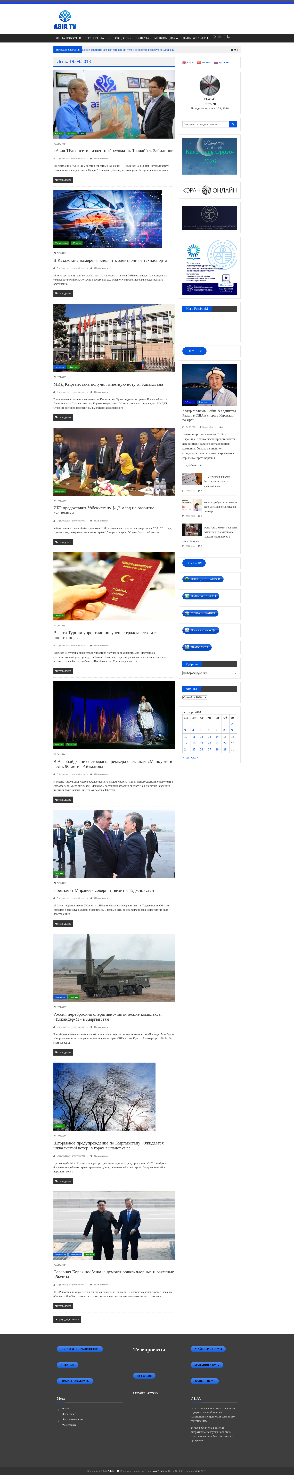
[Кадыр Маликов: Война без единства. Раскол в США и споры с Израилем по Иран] (209, 384)
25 (193, 749)
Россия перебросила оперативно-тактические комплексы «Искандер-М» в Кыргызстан (107, 1017)
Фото (82, 133)
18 (193, 743)
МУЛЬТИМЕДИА (164, 38)
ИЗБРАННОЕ (194, 351)
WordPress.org (69, 1425)
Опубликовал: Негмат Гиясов (70, 158)
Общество (71, 133)
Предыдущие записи (68, 1319)
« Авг (185, 757)
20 (209, 743)
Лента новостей (204, 402)
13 (209, 736)
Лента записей (69, 1414)
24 (185, 749)
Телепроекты (149, 1349)
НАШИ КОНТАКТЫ (195, 38)
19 (201, 743)
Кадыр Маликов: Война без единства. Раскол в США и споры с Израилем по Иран (209, 415)
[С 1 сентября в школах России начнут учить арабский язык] (192, 479)
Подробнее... (191, 465)
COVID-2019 (194, 563)
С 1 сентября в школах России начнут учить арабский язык (217, 481)
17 (185, 743)
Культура (58, 133)
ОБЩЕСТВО (123, 38)
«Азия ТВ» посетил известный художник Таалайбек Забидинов (113, 150)
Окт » (194, 757)
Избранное (189, 402)
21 (217, 743)
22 (224, 743)
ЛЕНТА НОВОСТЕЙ (68, 38)
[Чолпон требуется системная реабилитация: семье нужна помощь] (192, 504)
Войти (65, 1408)
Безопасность (60, 1255)
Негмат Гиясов (209, 427)
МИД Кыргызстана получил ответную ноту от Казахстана (108, 384)
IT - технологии (61, 243)
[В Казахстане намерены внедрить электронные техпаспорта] (107, 218)
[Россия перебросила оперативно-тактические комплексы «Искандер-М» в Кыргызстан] (114, 967)
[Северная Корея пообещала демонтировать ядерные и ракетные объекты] (114, 1225)
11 (193, 736)
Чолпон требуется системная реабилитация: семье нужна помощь (220, 507)
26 (201, 749)
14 (217, 736)
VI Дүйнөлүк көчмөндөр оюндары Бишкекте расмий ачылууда (121, 49)
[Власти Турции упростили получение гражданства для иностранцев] (114, 586)
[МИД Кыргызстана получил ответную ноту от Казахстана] (114, 337)
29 (224, 749)
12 (201, 736)
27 (209, 749)
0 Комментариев (100, 158)
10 (185, 736)
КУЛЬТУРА (142, 38)
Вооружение (60, 997)
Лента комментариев (73, 1419)
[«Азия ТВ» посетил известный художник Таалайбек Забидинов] (114, 104)
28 (217, 749)
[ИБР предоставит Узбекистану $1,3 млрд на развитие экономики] (114, 461)
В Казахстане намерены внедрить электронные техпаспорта (110, 260)
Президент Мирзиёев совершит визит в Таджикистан (103, 890)
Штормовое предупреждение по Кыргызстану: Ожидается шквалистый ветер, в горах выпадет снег (108, 1145)
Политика (59, 873)
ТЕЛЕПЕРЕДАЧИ (97, 38)
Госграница (59, 367)
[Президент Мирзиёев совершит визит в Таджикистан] (114, 843)
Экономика (59, 491)
